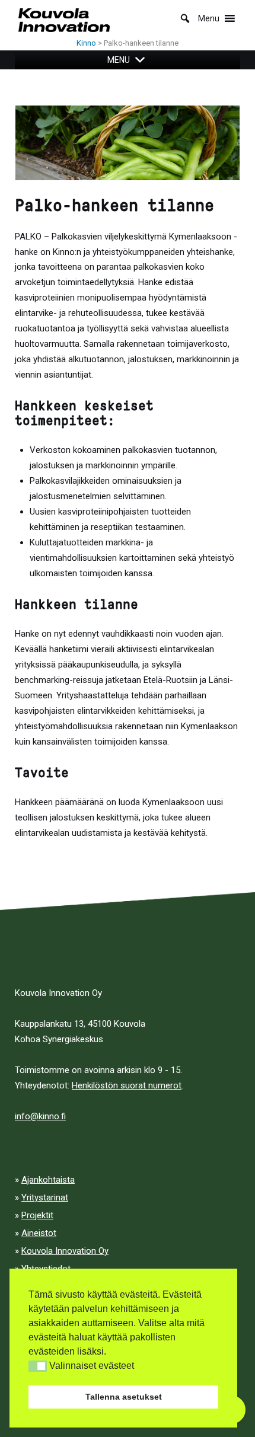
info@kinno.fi (40, 1116)
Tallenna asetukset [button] (123, 1396)
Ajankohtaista (48, 1179)
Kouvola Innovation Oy (65, 1251)
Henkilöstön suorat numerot (126, 1085)
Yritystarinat (44, 1197)
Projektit (37, 1215)
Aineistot (38, 1233)
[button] (37, 1366)
